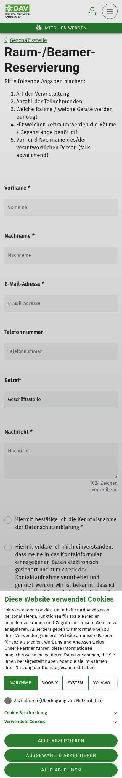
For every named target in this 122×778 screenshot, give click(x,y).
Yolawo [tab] (101, 682)
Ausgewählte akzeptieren (61, 755)
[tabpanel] (61, 710)
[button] (61, 712)
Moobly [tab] (49, 682)
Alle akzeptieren (61, 741)
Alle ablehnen (61, 770)
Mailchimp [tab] (20, 682)
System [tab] (75, 682)
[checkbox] (61, 701)
